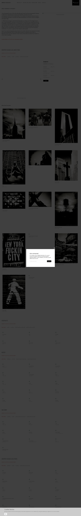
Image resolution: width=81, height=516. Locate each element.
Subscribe (49, 261)
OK (5, 514)
